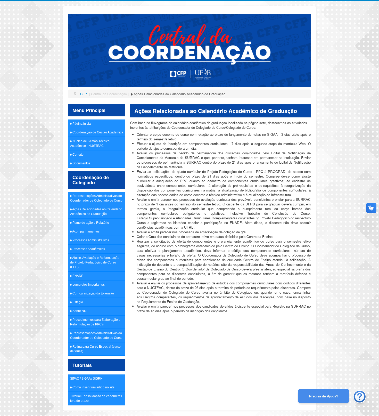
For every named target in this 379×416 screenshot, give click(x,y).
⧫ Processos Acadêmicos (87, 249)
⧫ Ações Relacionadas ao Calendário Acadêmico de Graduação (96, 211)
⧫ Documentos (80, 163)
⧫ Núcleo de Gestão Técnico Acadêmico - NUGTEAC (90, 143)
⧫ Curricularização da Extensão (92, 293)
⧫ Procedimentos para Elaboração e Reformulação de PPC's (95, 322)
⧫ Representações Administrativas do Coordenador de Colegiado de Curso (96, 198)
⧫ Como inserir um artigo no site (92, 387)
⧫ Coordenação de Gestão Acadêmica (96, 132)
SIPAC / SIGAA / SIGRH (86, 378)
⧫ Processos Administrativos (89, 240)
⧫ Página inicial (81, 123)
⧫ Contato (77, 154)
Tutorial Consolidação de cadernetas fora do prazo (96, 398)
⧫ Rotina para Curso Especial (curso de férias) (95, 349)
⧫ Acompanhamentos (85, 231)
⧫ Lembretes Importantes (87, 284)
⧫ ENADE (76, 276)
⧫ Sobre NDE (79, 311)
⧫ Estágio (76, 302)
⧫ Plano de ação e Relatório (89, 223)
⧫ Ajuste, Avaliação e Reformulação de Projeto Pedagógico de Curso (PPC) (94, 262)
